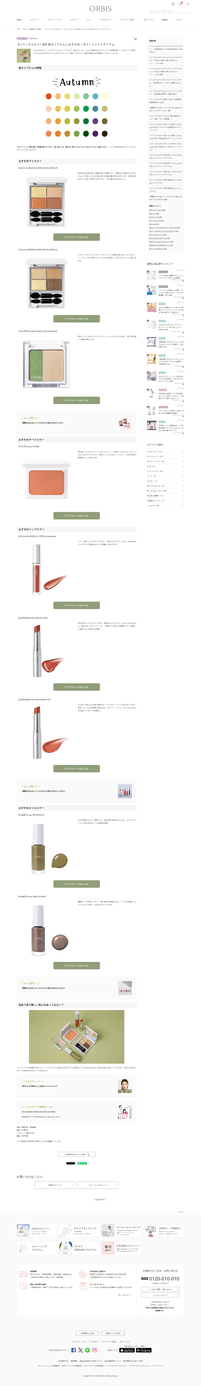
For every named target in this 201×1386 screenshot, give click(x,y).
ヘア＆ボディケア (105, 20)
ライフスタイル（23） (157, 486)
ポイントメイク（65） (157, 461)
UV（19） (152, 466)
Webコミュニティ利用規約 (71, 1366)
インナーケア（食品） (127, 20)
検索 (151, 11)
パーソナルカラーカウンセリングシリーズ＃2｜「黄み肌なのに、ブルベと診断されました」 (165, 83)
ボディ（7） (153, 481)
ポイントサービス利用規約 (93, 1366)
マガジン (179, 20)
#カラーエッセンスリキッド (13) (161, 241)
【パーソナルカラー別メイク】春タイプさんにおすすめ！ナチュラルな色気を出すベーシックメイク (165, 127)
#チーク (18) (154, 213)
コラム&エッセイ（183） (158, 491)
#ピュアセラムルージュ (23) (159, 238)
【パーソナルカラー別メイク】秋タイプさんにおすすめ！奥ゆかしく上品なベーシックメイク (165, 147)
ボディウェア (148, 20)
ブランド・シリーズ (54, 20)
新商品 (19, 20)
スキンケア (73, 20)
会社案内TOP (63, 1361)
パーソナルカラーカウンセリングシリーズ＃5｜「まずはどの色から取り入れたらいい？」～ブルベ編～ (165, 71)
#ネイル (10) (154, 224)
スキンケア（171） (156, 451)
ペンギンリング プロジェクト (140, 1366)
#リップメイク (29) (156, 220)
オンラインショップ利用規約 (48, 1366)
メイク (88, 20)
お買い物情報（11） (156, 496)
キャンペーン (34, 20)
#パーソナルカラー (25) (158, 249)
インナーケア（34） (156, 471)
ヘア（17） (153, 476)
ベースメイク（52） (156, 456)
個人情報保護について (113, 1361)
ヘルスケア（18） (153, 505)
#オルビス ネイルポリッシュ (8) (161, 245)
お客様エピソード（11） (156, 501)
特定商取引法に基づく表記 (133, 1361)
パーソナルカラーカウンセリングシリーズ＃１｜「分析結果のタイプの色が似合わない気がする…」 (165, 49)
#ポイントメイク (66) (157, 210)
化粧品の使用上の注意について (90, 1361)
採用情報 (74, 1361)
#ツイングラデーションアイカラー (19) (163, 231)
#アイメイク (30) (155, 217)
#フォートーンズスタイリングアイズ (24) (164, 227)
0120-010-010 (164, 1278)
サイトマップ (158, 1366)
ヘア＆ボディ (94, 1342)
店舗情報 (164, 20)
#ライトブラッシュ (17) (158, 235)
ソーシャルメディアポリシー (116, 1366)
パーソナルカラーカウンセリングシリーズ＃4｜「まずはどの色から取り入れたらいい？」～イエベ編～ (165, 60)
